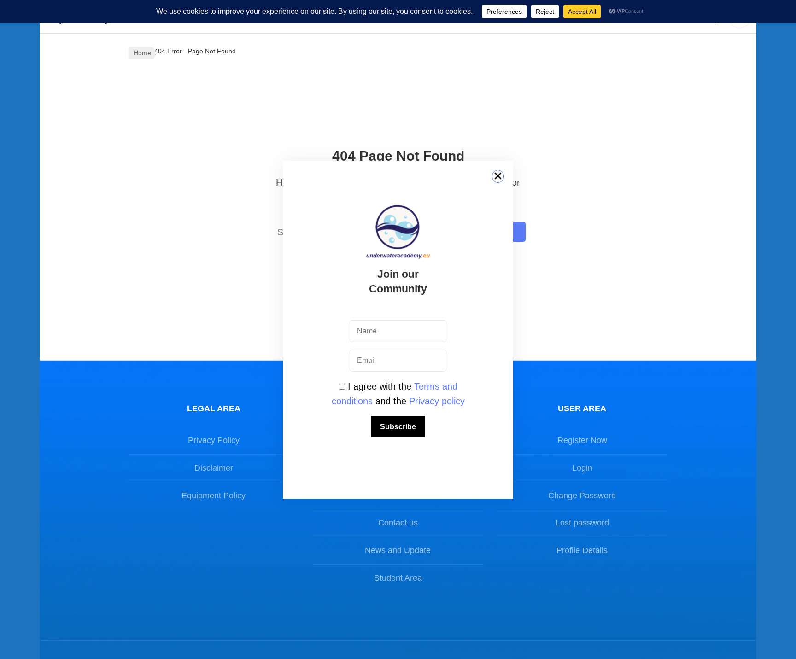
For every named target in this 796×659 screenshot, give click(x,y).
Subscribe (398, 427)
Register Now (582, 440)
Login (582, 467)
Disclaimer (213, 467)
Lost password (582, 522)
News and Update (398, 550)
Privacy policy (437, 401)
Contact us (398, 522)
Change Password (582, 495)
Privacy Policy (214, 440)
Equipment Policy (213, 495)
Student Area (398, 578)
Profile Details (582, 550)
